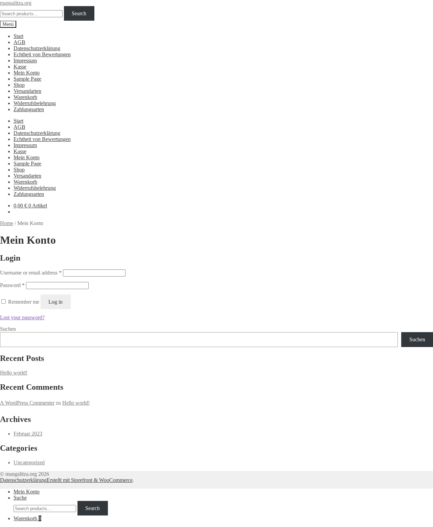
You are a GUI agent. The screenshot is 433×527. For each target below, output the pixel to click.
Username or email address (31, 273)
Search (79, 13)
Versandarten (27, 91)
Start (18, 36)
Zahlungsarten (29, 109)
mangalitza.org (15, 3)
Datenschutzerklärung (37, 48)
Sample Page (27, 79)
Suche (20, 498)
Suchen (8, 329)
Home (6, 223)
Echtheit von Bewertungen (42, 54)
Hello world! (13, 373)
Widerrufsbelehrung (35, 103)
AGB (19, 42)
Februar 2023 (28, 434)
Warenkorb (25, 97)
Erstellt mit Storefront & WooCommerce (90, 480)
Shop (19, 85)
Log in (55, 302)
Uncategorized (29, 462)
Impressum (25, 60)
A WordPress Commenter (27, 403)
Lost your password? (22, 317)
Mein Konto (27, 73)
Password (12, 285)
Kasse (20, 66)
